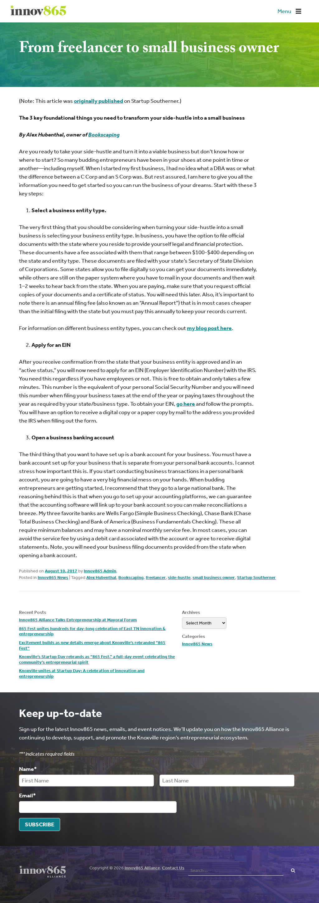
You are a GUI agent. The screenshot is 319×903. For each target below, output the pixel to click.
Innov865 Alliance (142, 868)
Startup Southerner (256, 577)
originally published (98, 101)
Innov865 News (53, 577)
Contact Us (173, 868)
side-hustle (179, 577)
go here (185, 403)
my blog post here (209, 328)
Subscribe (39, 824)
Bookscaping (131, 577)
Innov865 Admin (100, 571)
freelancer (156, 577)
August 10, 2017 (61, 571)
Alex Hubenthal (101, 577)
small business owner (214, 577)
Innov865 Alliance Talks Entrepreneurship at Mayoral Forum (78, 620)
